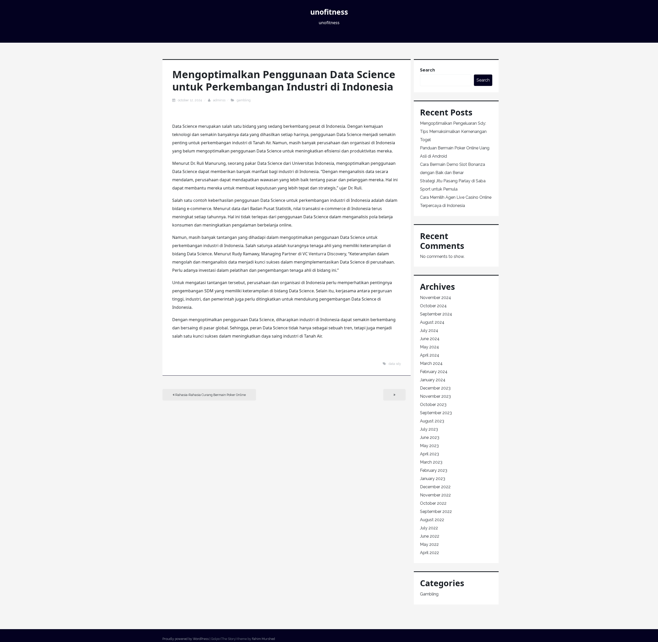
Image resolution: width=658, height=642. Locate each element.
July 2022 (429, 528)
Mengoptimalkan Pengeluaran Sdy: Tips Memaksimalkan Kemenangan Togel (453, 131)
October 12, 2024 (190, 100)
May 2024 (429, 347)
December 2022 (435, 486)
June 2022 (429, 536)
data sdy (395, 364)
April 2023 (429, 453)
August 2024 (432, 322)
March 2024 (431, 363)
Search (427, 70)
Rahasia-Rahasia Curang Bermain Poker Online (210, 395)
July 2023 (429, 429)
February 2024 (433, 371)
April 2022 (429, 552)
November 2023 (435, 396)
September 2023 (436, 412)
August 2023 (432, 421)
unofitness (329, 12)
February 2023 (433, 470)
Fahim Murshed (263, 639)
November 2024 (435, 297)
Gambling (244, 100)
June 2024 (430, 338)
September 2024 (436, 314)
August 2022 (432, 519)
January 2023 (432, 478)
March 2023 (431, 462)
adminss (219, 100)
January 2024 (432, 379)
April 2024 (429, 355)
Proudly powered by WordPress (185, 639)
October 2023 (433, 404)
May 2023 (429, 445)
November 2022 (435, 495)
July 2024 (429, 330)
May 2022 (429, 544)
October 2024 (433, 305)
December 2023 (435, 388)
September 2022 (436, 511)
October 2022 (433, 503)
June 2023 (429, 437)
